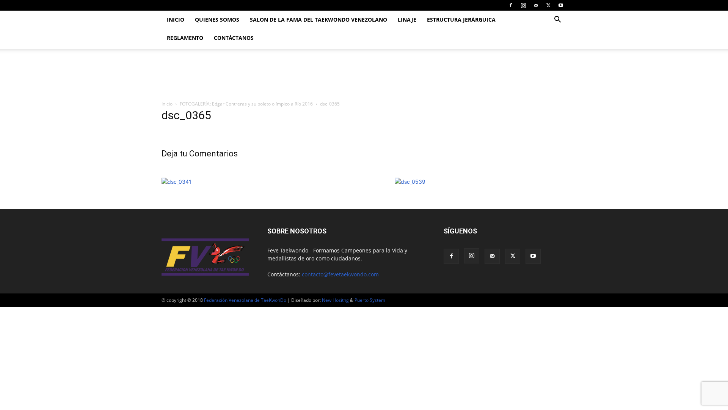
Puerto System (370, 300)
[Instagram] (523, 5)
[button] (557, 20)
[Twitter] (548, 5)
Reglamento (185, 37)
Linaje (407, 19)
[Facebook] (510, 5)
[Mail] (535, 5)
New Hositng (335, 300)
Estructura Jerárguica (461, 19)
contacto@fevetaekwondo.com (340, 274)
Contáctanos (234, 37)
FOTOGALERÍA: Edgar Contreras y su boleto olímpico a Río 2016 (246, 104)
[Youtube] (560, 5)
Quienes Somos (217, 19)
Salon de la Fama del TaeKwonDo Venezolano (318, 19)
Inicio (175, 19)
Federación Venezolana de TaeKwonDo (245, 300)
